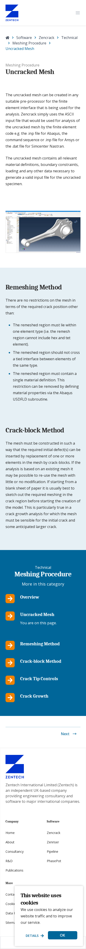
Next (65, 733)
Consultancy (15, 851)
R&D (9, 861)
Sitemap (12, 922)
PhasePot (54, 861)
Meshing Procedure (29, 43)
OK (62, 935)
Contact (11, 894)
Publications (14, 870)
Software (24, 37)
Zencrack (46, 37)
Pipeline (52, 851)
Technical (69, 37)
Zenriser (53, 842)
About (10, 842)
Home (10, 833)
